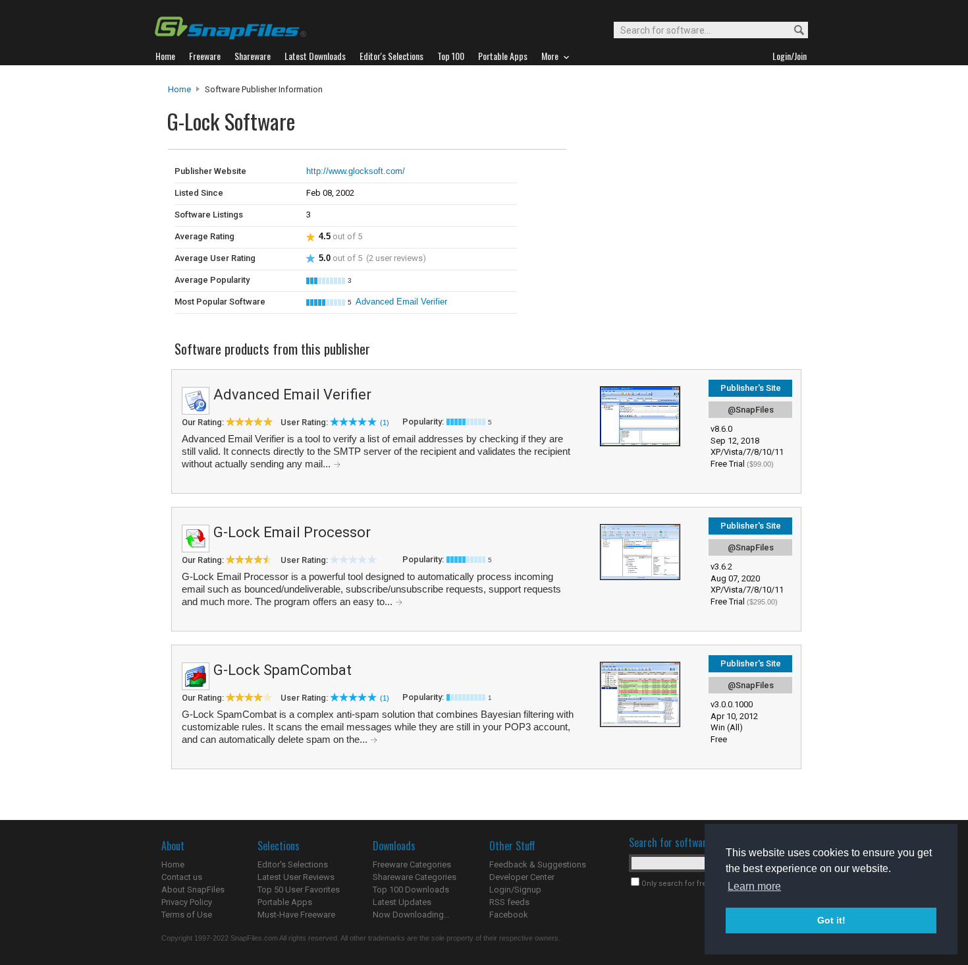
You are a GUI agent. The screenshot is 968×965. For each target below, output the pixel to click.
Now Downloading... (411, 915)
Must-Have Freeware (296, 915)
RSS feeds (509, 902)
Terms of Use (186, 915)
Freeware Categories (412, 864)
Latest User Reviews (296, 877)
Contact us (181, 877)
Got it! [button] (831, 920)
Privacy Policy (186, 902)
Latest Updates (402, 902)
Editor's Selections (292, 864)
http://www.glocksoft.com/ (355, 171)
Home (179, 89)
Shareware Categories (414, 877)
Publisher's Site (750, 388)
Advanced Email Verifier (401, 302)
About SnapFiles (193, 889)
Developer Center (521, 877)
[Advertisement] (655, 176)
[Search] (793, 31)
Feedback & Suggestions (537, 864)
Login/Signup (515, 889)
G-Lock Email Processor (292, 532)
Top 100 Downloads (411, 889)
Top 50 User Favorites (298, 889)
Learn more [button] (754, 886)
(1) (384, 422)
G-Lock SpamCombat (282, 670)
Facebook (508, 915)
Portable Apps (284, 902)
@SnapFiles (751, 410)
